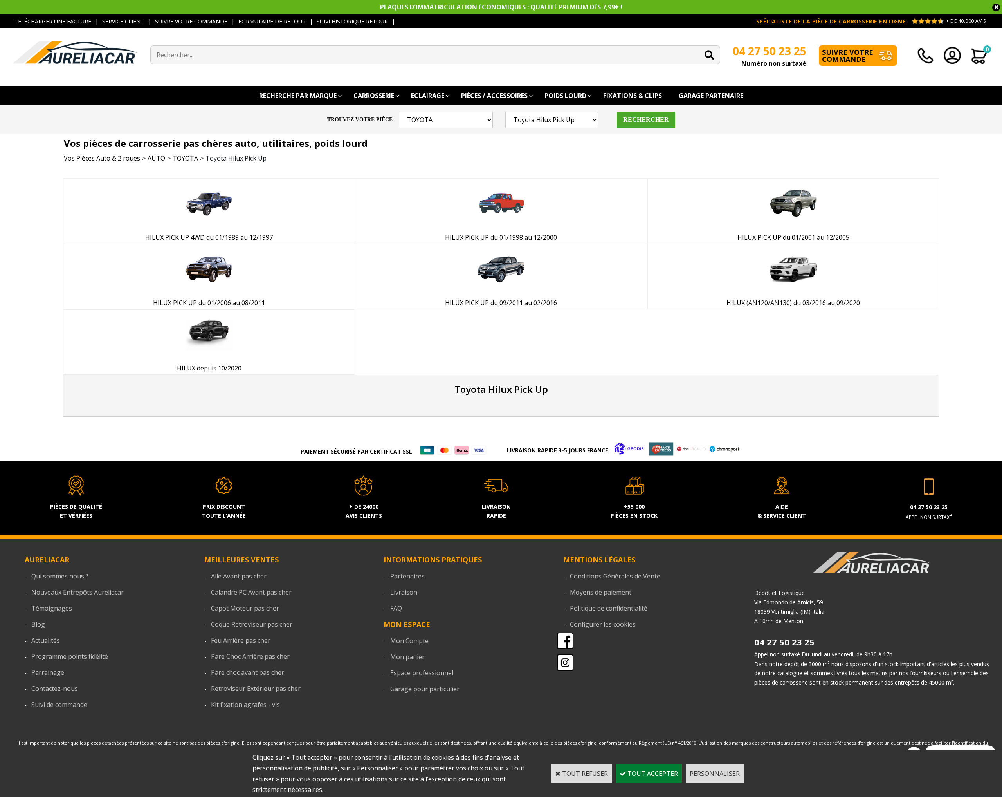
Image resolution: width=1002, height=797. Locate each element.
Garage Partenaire (711, 95)
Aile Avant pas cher (239, 576)
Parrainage (47, 672)
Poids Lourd (565, 95)
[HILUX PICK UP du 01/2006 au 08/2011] (209, 290)
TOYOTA (185, 158)
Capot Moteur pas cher (245, 608)
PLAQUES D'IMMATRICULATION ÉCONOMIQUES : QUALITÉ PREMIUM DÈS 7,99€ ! (501, 7)
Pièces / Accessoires (494, 95)
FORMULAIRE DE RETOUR (272, 21)
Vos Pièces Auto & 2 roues (102, 158)
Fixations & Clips (632, 95)
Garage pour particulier (425, 689)
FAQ (396, 608)
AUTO (156, 158)
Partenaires (407, 576)
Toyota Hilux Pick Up (236, 158)
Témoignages (51, 608)
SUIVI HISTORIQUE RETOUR (352, 21)
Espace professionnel (421, 673)
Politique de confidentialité (608, 608)
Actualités (45, 640)
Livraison (403, 592)
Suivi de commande (59, 704)
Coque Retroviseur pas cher (251, 624)
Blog (38, 624)
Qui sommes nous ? (59, 576)
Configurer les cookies (603, 624)
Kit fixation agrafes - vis (245, 704)
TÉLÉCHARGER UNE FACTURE (52, 21)
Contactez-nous (54, 688)
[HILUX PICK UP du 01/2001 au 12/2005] (793, 224)
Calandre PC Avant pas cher (251, 592)
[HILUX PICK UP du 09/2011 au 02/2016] (501, 290)
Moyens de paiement (600, 592)
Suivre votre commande (847, 55)
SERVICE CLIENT (123, 21)
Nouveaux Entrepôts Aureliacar (77, 592)
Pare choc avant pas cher (247, 672)
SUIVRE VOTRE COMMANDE (191, 21)
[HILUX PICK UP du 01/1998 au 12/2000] (501, 224)
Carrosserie (373, 95)
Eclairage (427, 95)
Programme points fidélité (69, 656)
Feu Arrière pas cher (240, 640)
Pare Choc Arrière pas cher (250, 656)
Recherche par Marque (298, 95)
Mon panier (407, 656)
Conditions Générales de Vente (615, 576)
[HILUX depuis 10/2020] (209, 356)
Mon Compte (409, 640)
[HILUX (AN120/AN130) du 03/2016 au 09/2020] (793, 290)
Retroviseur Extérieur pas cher (256, 688)
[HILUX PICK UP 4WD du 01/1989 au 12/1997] (209, 224)
